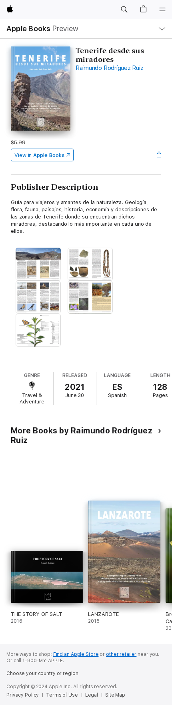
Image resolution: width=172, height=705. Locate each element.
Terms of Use (62, 695)
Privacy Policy (22, 695)
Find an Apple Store (76, 654)
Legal (91, 695)
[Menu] (162, 9)
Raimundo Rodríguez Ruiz (109, 67)
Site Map (115, 695)
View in (39, 155)
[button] (124, 9)
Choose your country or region (42, 673)
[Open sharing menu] (159, 155)
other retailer (121, 654)
